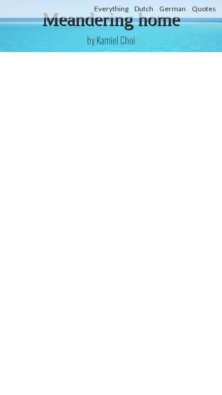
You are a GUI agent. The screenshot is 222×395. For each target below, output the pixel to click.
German (172, 8)
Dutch (143, 8)
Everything (111, 8)
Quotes (204, 8)
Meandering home (111, 19)
